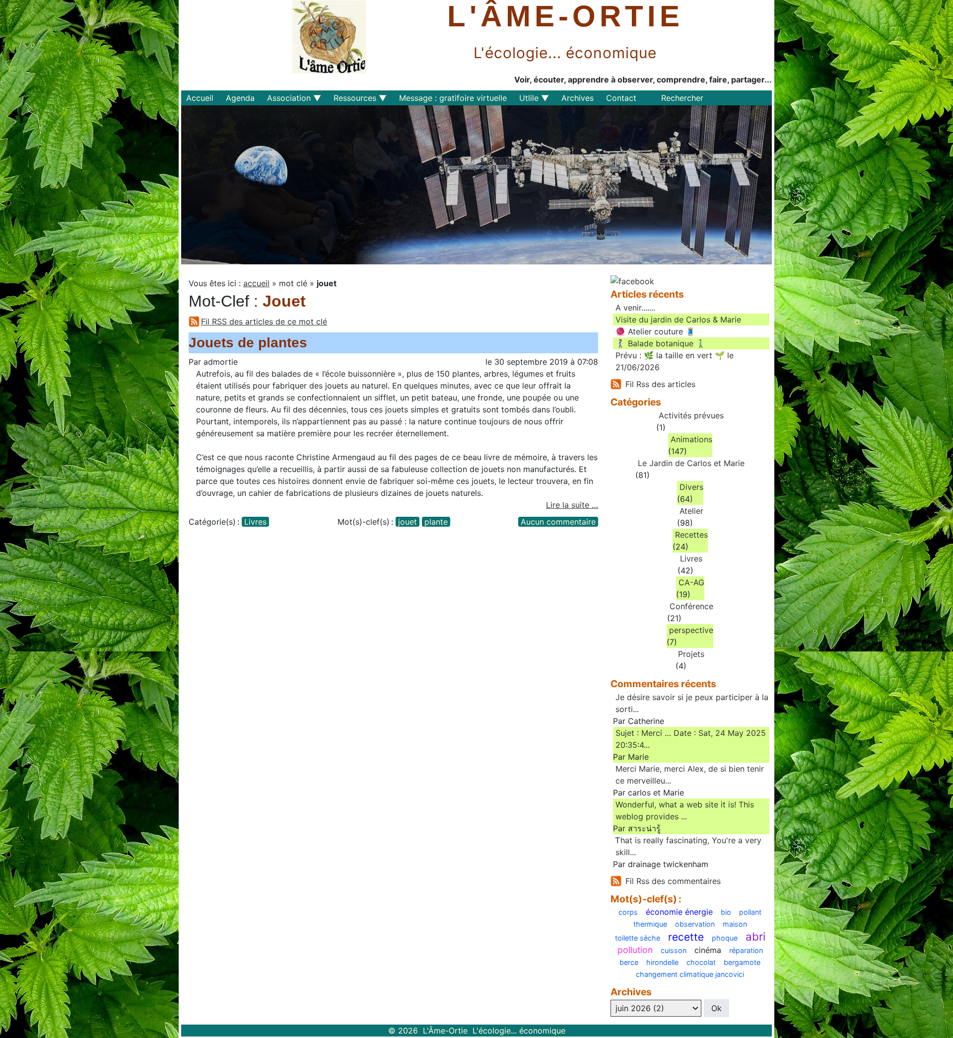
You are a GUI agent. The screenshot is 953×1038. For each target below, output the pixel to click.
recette (686, 937)
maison (735, 924)
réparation (746, 950)
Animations (691, 439)
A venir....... (635, 308)
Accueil (199, 98)
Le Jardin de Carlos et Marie (691, 463)
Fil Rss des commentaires (673, 881)
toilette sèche (637, 938)
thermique (650, 924)
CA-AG (691, 582)
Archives (577, 98)
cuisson (673, 950)
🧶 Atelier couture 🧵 (655, 331)
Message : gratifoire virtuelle (453, 98)
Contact (621, 98)
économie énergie (679, 912)
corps (628, 912)
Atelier (691, 511)
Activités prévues (691, 415)
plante (436, 522)
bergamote (742, 962)
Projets (691, 654)
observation (695, 924)
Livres (255, 522)
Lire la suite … (572, 505)
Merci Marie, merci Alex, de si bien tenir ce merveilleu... (689, 775)
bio (726, 912)
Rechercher (682, 98)
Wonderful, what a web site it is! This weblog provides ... (684, 810)
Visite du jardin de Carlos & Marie (678, 319)
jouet (407, 522)
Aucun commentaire (558, 522)
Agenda (240, 98)
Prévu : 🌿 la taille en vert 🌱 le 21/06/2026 (674, 361)
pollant (750, 912)
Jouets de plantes (248, 342)
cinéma (707, 950)
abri (755, 936)
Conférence (691, 606)
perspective (691, 630)
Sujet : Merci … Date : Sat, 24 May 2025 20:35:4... (690, 739)
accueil (256, 283)
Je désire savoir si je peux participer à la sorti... (691, 703)
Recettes (691, 535)
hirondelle (662, 962)
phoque (725, 938)
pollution (635, 950)
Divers (691, 487)
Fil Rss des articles (660, 384)
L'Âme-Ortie (565, 16)
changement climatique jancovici (690, 974)
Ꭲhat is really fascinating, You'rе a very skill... (688, 846)
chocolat (701, 962)
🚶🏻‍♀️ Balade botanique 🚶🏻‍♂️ (660, 343)
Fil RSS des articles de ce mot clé (264, 321)
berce (628, 962)
